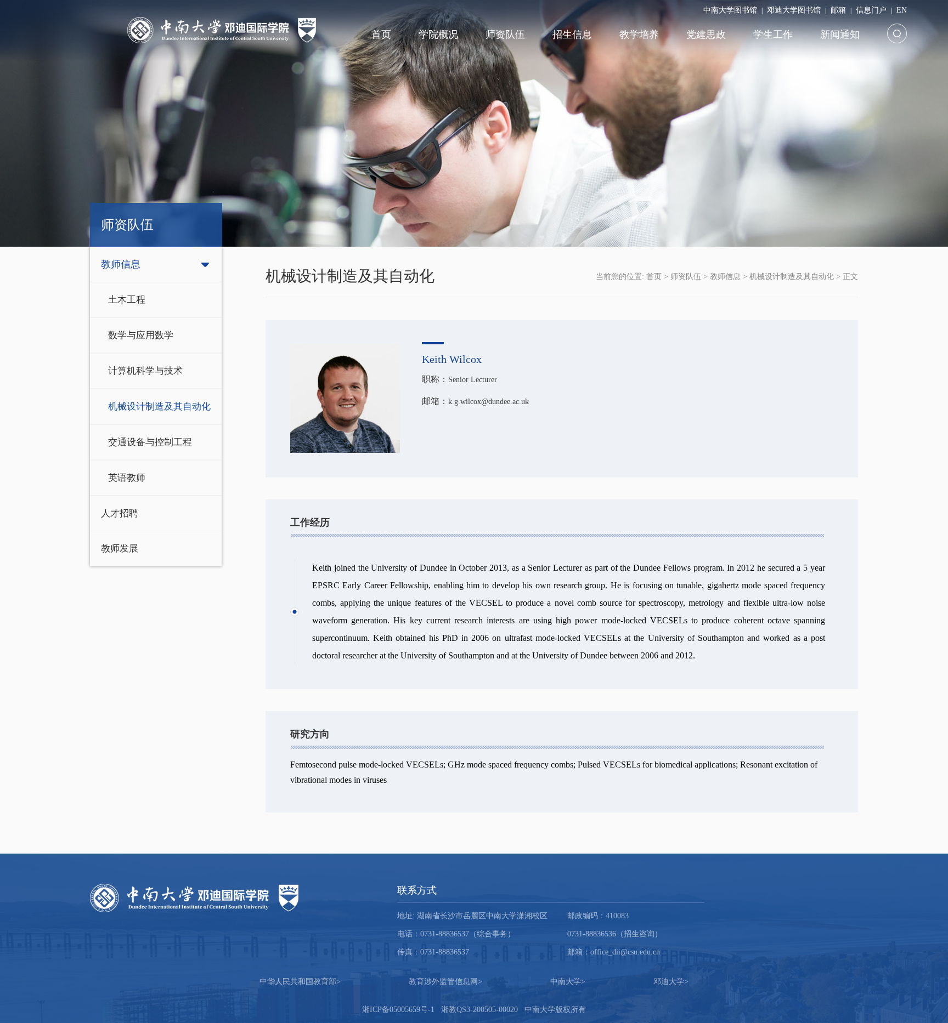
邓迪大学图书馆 (794, 10)
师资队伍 (505, 34)
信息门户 (871, 10)
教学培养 (639, 34)
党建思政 (706, 34)
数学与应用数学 (140, 335)
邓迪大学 (671, 981)
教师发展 (119, 548)
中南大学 (567, 981)
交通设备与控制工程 (150, 442)
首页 (381, 34)
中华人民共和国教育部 (300, 981)
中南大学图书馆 (730, 10)
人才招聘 (119, 513)
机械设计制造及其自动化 (159, 406)
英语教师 (126, 478)
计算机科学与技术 (145, 371)
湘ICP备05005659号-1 (398, 1009)
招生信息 (572, 34)
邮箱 (838, 10)
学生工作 (773, 34)
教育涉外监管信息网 (445, 981)
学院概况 (438, 34)
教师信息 (120, 264)
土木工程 (126, 299)
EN (901, 10)
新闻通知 (840, 34)
